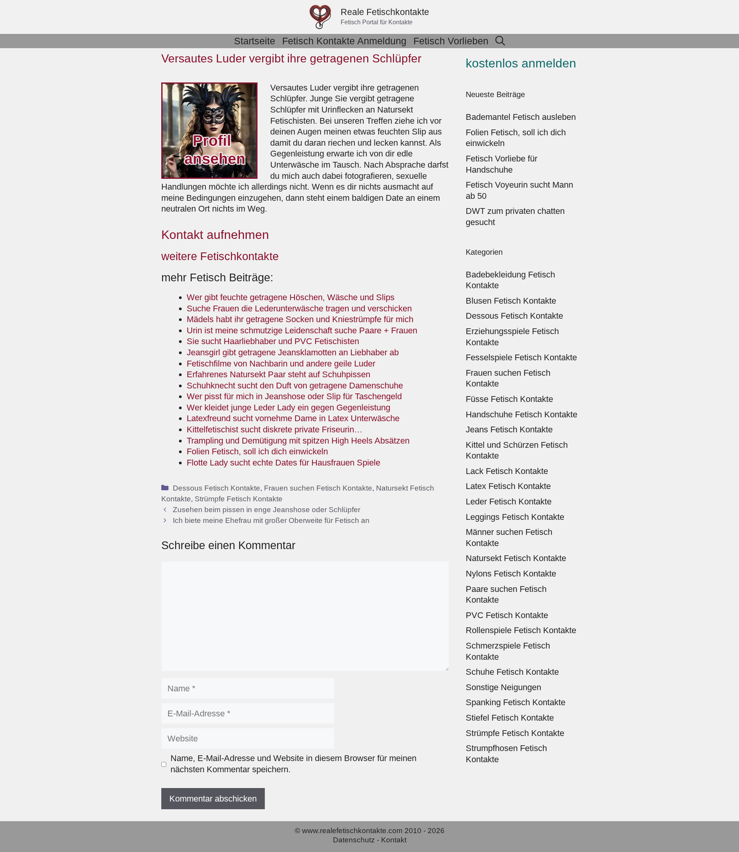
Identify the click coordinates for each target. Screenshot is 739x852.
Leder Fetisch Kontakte (509, 501)
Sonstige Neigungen (503, 687)
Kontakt (393, 840)
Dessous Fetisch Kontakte (216, 488)
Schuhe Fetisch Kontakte (512, 672)
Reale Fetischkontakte (385, 12)
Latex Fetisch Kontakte (508, 486)
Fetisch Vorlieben (450, 40)
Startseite (254, 40)
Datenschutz (354, 840)
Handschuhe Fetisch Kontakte (521, 414)
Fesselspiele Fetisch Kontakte (521, 357)
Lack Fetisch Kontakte (507, 471)
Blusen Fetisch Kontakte (511, 301)
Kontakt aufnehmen (215, 235)
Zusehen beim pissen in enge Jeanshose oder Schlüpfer (266, 510)
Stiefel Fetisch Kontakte (510, 718)
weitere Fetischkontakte (220, 256)
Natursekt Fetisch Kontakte (516, 558)
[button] (500, 41)
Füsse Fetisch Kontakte (509, 399)
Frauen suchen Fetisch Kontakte (318, 488)
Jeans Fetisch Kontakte (509, 429)
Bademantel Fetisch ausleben (521, 117)
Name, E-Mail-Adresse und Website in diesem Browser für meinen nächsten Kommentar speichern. (293, 763)
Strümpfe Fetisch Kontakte (239, 499)
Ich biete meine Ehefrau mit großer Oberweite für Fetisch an (271, 520)
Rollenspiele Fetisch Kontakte (521, 630)
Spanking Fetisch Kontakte (515, 702)
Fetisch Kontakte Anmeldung (344, 40)
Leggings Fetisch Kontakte (515, 517)
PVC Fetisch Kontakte (507, 615)
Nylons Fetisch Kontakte (511, 573)
